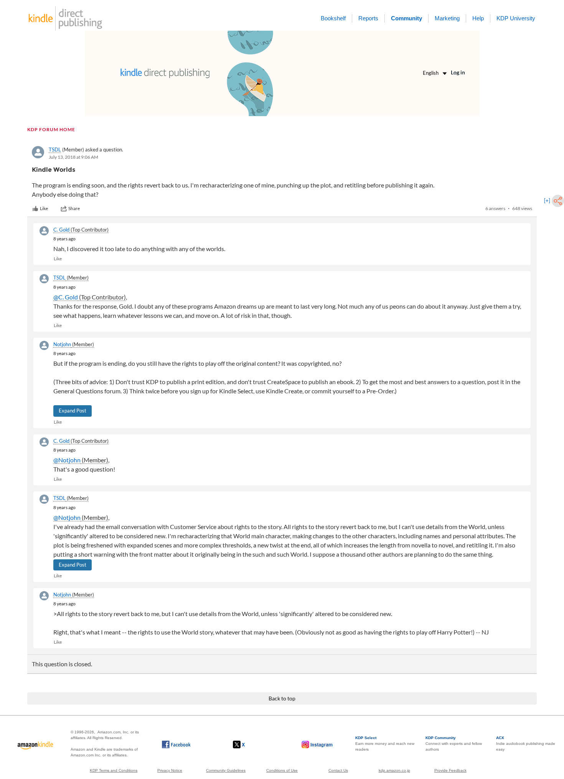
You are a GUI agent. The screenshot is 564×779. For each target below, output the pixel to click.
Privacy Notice (169, 770)
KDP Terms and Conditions (113, 770)
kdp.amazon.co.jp (394, 770)
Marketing (447, 18)
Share (74, 208)
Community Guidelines (226, 770)
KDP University (515, 18)
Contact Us (338, 770)
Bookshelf (333, 18)
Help (478, 18)
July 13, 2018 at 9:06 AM (73, 157)
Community (406, 18)
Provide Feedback (450, 770)
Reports (368, 18)
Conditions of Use (282, 770)
